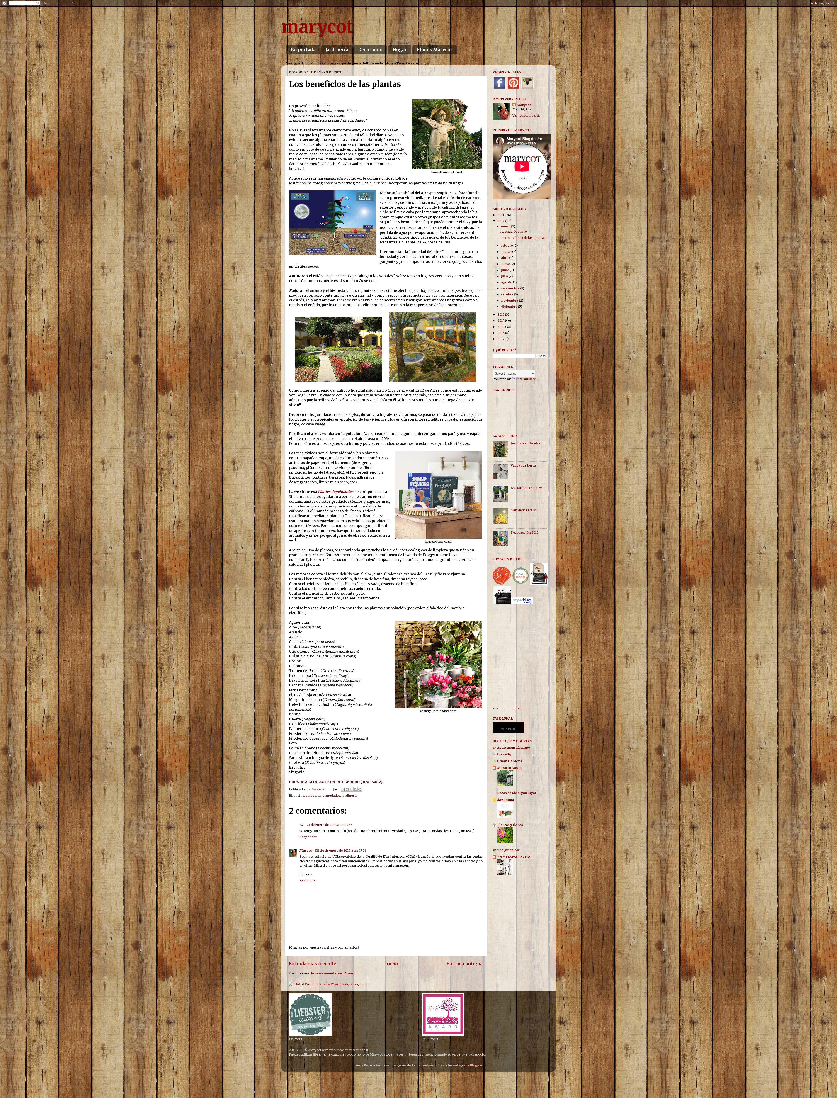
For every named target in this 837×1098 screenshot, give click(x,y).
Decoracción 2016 (524, 533)
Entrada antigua (465, 964)
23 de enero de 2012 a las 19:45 (330, 825)
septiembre (510, 288)
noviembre (510, 300)
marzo (506, 252)
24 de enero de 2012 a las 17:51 (343, 850)
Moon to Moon (509, 768)
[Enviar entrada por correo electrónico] (335, 789)
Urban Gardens (509, 761)
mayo (506, 264)
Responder (308, 837)
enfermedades (328, 796)
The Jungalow (508, 850)
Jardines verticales (525, 443)
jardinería (349, 796)
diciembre (509, 307)
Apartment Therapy (513, 748)
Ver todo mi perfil (526, 115)
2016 (501, 333)
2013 (501, 314)
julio (505, 276)
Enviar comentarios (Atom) (332, 973)
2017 (501, 339)
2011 (501, 215)
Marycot (306, 850)
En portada (303, 49)
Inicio (391, 964)
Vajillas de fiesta (523, 465)
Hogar (400, 49)
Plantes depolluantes (335, 491)
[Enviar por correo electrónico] (343, 789)
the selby (504, 754)
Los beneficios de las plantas (523, 238)
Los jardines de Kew (526, 488)
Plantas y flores (510, 825)
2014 (501, 320)
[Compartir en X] (351, 789)
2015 (501, 327)
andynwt (429, 1065)
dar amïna (505, 800)
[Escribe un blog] (347, 789)
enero (506, 226)
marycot (317, 27)
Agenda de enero (513, 232)
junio (505, 270)
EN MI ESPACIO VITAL (514, 857)
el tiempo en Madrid (516, 709)
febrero (507, 246)
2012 (501, 221)
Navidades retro (523, 510)
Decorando (370, 49)
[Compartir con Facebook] (355, 789)
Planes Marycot (434, 49)
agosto (507, 282)
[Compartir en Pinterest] (359, 789)
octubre (507, 294)
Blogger (476, 1065)
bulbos (311, 796)
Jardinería (336, 49)
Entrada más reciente (312, 964)
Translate (528, 379)
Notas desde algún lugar (517, 793)
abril (505, 258)
